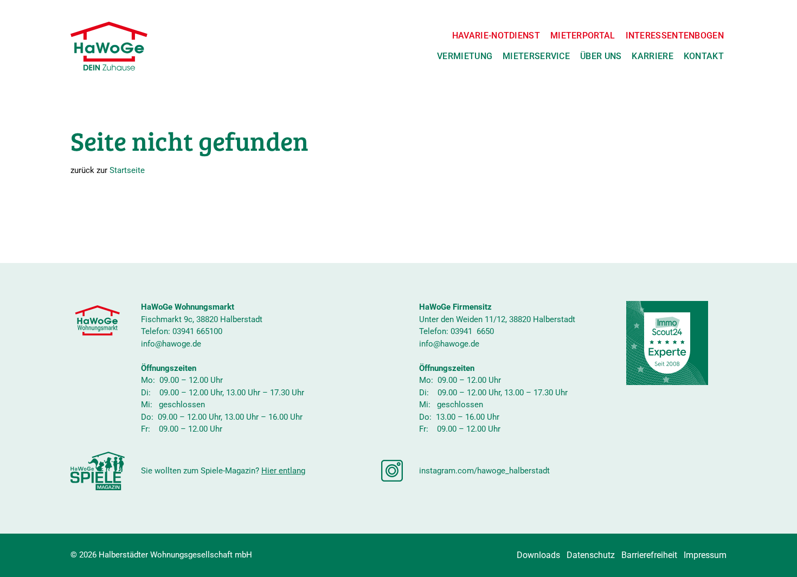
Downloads (538, 555)
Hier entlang (283, 471)
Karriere (652, 56)
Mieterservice (536, 56)
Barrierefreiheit (649, 555)
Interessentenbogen (675, 35)
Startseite (127, 170)
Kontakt (704, 56)
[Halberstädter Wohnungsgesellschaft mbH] (108, 46)
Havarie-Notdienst (496, 35)
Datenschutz (591, 555)
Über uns (600, 56)
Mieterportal (582, 35)
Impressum (705, 555)
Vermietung (464, 56)
